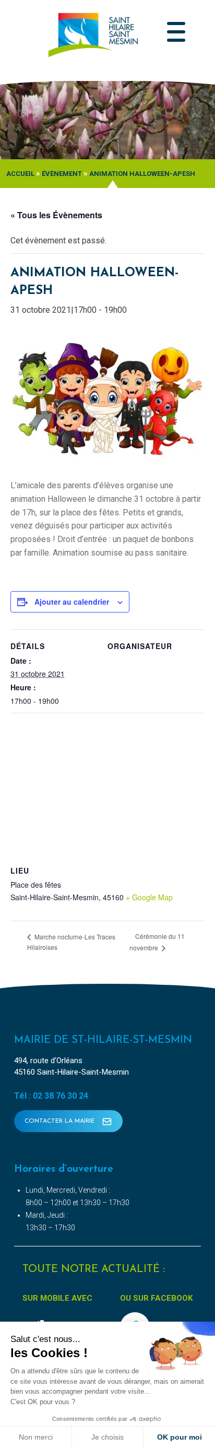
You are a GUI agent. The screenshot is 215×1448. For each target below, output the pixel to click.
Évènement (62, 174)
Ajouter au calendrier (71, 601)
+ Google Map (149, 897)
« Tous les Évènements (56, 215)
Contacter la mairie (61, 1121)
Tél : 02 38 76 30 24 (51, 1096)
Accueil (20, 174)
